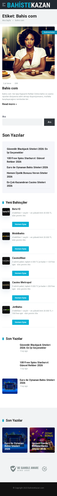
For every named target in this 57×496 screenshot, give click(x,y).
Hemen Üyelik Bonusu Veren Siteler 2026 (27, 175)
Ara (4, 116)
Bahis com (10, 88)
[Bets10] (6, 214)
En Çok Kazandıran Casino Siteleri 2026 (26, 184)
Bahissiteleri (49, 32)
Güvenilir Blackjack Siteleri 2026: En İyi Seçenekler (27, 150)
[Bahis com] (28, 53)
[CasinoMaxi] (6, 263)
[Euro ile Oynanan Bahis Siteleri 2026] (9, 393)
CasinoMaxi (18, 258)
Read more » (9, 104)
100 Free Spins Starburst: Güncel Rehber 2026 (26, 160)
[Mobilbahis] (6, 239)
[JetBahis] (6, 312)
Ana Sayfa (6, 20)
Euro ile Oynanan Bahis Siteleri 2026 (27, 167)
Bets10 (16, 209)
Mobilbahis (18, 233)
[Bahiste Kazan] (28, 4)
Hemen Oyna (20, 224)
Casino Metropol (21, 282)
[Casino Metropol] (6, 288)
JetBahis (17, 307)
